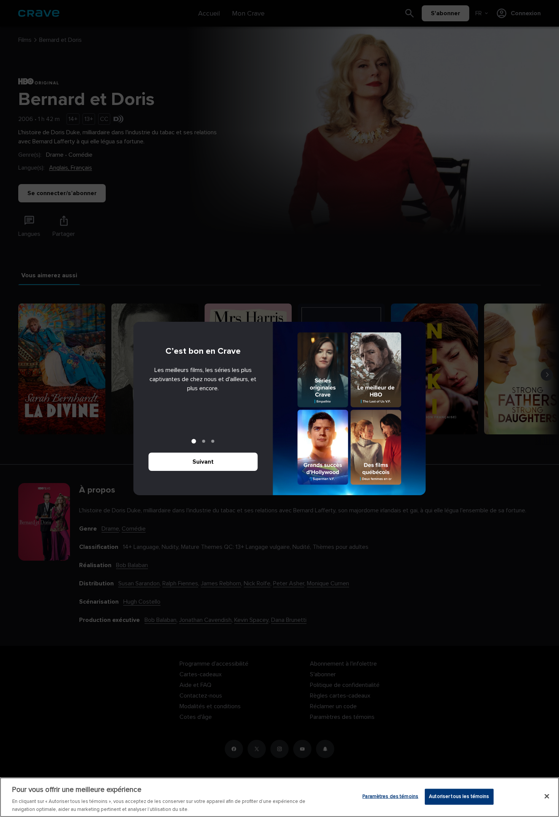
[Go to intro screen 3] (212, 441)
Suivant (203, 462)
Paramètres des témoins (390, 796)
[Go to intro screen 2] (203, 441)
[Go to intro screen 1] (194, 441)
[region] (279, 797)
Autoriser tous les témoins (459, 796)
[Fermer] (546, 796)
